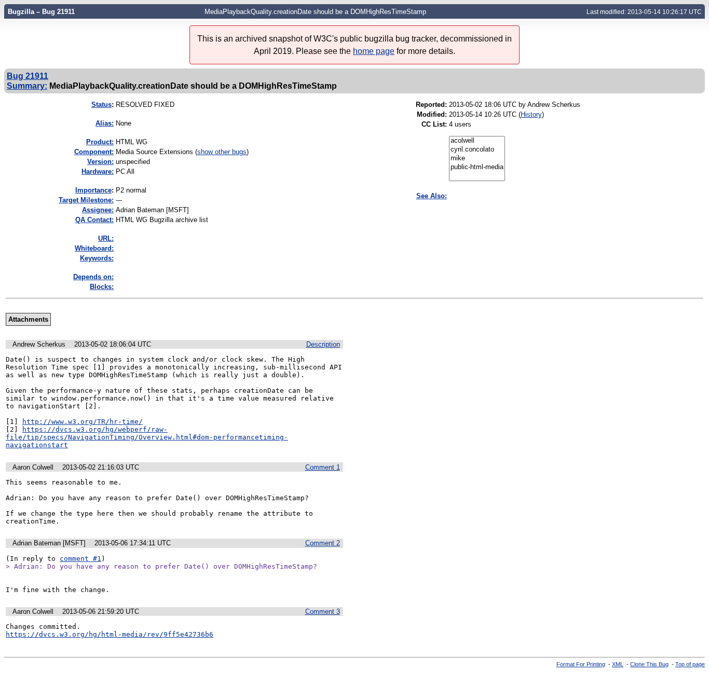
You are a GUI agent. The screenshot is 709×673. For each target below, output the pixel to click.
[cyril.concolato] (477, 149)
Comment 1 (322, 467)
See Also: (431, 196)
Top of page (690, 664)
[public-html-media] (477, 167)
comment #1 (80, 558)
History (531, 114)
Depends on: (93, 277)
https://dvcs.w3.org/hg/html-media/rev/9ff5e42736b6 (109, 634)
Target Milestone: (86, 200)
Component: (94, 152)
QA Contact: (94, 220)
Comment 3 (322, 611)
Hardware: (97, 171)
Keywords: (97, 258)
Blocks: (102, 287)
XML (617, 664)
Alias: (105, 123)
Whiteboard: (94, 248)
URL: (106, 238)
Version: (100, 162)
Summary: (27, 85)
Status (101, 104)
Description (323, 344)
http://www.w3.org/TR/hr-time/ (82, 421)
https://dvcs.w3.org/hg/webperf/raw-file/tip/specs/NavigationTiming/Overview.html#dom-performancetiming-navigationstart (147, 437)
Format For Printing (580, 664)
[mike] (477, 158)
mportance (93, 190)
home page (373, 51)
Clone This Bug (649, 664)
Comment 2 (322, 543)
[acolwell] (477, 140)
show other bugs (222, 152)
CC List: (434, 124)
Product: (100, 142)
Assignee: (98, 210)
